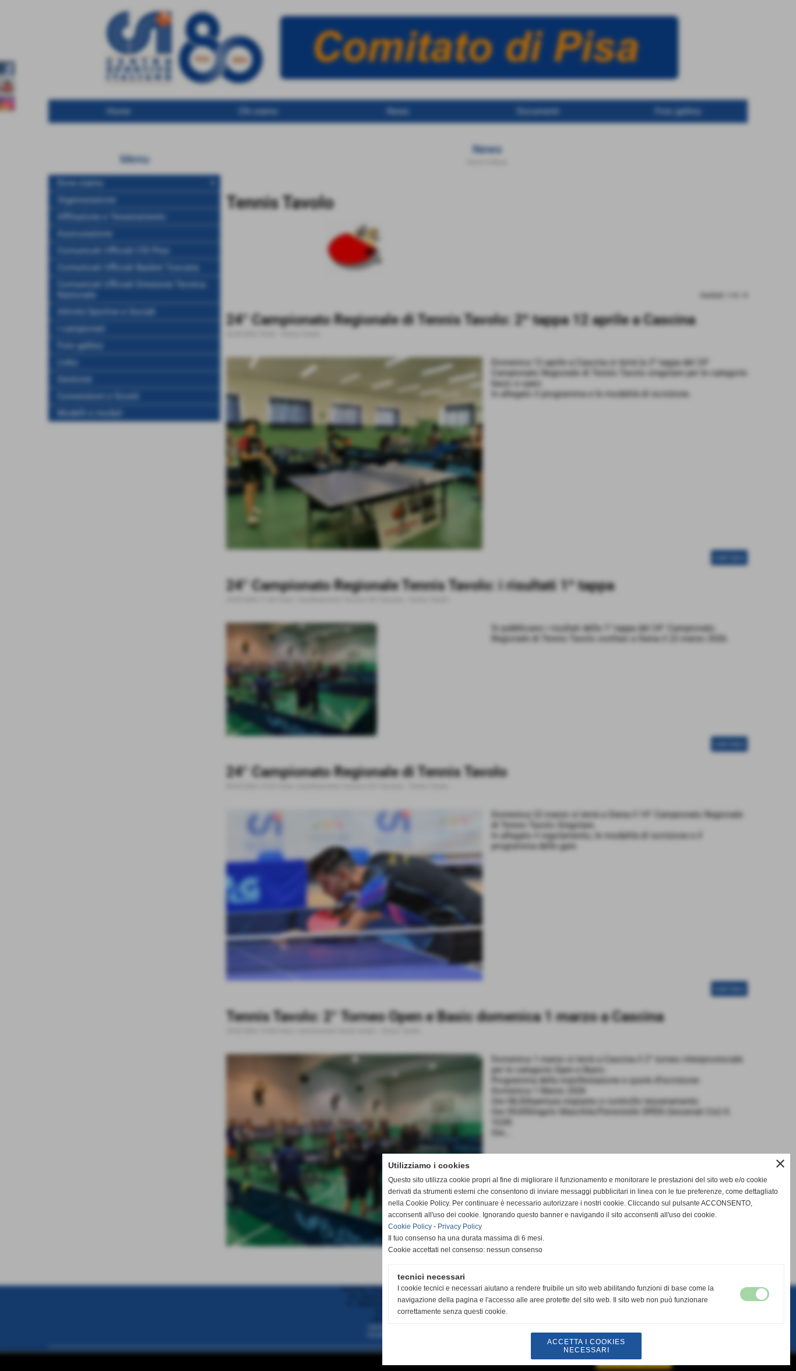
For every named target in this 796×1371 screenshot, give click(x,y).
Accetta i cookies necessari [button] (586, 1346)
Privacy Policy (460, 1226)
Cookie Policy (410, 1226)
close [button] (780, 1164)
